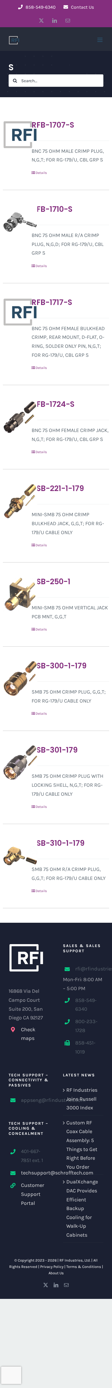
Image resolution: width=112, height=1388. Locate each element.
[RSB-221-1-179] (15, 501)
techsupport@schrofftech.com (35, 1173)
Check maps (28, 1034)
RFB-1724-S (53, 404)
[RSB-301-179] (15, 762)
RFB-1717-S (52, 302)
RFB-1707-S (53, 125)
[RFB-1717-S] (15, 312)
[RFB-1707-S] (15, 134)
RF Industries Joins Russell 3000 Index (81, 1099)
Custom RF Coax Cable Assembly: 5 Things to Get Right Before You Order (81, 1144)
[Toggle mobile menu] (100, 40)
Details (41, 173)
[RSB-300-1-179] (15, 678)
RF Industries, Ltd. (74, 1260)
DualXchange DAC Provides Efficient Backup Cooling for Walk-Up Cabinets (82, 1208)
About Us (56, 1273)
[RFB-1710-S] (15, 222)
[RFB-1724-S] (15, 417)
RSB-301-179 (55, 750)
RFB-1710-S (52, 209)
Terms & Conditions (83, 1266)
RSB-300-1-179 (59, 666)
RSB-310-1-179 (58, 843)
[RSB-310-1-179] (15, 856)
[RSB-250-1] (15, 594)
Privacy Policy (51, 1266)
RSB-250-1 (51, 581)
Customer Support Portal (32, 1194)
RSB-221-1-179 (58, 488)
